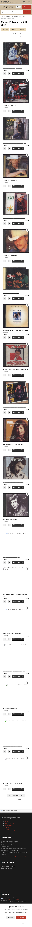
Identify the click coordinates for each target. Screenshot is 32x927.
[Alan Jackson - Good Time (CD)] (16, 91)
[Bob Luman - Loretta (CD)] (16, 505)
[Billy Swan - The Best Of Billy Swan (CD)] (16, 468)
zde (23, 923)
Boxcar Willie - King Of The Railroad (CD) (14, 671)
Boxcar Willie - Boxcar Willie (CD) (12, 633)
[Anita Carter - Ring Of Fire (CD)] (16, 279)
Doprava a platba (9, 827)
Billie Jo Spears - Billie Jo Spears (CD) (13, 444)
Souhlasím (21, 917)
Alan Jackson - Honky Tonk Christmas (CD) (14, 218)
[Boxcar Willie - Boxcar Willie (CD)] (16, 619)
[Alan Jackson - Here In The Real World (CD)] (16, 129)
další (19, 37)
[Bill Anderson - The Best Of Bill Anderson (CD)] (16, 355)
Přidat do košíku (18, 73)
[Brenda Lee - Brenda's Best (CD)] (16, 694)
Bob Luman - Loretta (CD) (10, 519)
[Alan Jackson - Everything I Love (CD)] (16, 54)
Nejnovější (5, 29)
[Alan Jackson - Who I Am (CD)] (16, 241)
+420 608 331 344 (5, 1)
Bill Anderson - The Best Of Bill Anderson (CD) (15, 369)
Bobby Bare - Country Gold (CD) (11, 557)
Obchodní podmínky (10, 823)
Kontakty (7, 829)
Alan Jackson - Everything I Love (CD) (12, 68)
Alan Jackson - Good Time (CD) (11, 105)
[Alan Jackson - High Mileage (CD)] (16, 166)
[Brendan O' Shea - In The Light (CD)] (16, 769)
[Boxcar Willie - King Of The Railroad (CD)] (16, 657)
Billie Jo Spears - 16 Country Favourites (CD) (14, 407)
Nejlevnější (14, 29)
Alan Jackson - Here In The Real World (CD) (14, 143)
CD (25, 16)
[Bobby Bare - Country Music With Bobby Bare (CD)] (16, 580)
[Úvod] (7, 7)
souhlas (25, 909)
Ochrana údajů (8, 825)
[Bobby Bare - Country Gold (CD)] (16, 543)
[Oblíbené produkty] (17, 7)
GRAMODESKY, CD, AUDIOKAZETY (14, 16)
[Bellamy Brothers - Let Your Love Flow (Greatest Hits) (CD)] (16, 316)
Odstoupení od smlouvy (11, 831)
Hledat (27, 12)
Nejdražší (22, 29)
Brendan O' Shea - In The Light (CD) (12, 783)
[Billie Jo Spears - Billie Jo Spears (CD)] (16, 430)
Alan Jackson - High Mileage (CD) (11, 180)
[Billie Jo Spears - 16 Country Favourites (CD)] (16, 393)
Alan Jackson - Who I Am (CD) (10, 255)
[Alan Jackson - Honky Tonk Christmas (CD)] (16, 204)
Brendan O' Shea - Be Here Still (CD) (12, 746)
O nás (6, 821)
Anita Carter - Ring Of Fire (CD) (11, 293)
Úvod (2, 16)
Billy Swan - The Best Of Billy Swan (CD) (13, 482)
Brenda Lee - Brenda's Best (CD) (11, 708)
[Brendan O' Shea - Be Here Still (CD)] (16, 732)
